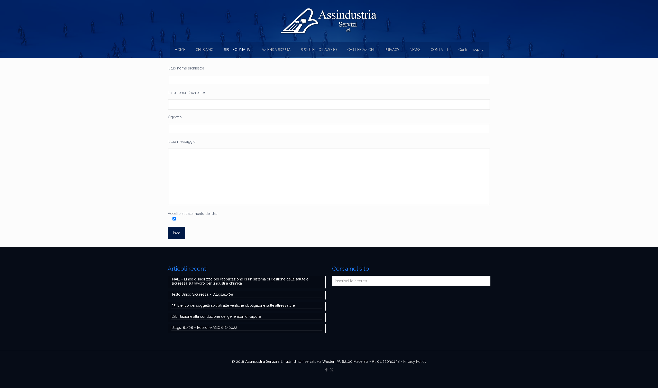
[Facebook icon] (326, 369)
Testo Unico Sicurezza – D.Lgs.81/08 (202, 294)
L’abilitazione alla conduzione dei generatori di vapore (216, 316)
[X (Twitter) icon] (332, 369)
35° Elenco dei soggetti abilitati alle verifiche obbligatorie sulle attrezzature (233, 305)
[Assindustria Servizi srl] (329, 21)
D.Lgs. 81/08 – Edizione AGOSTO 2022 (204, 327)
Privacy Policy (414, 361)
